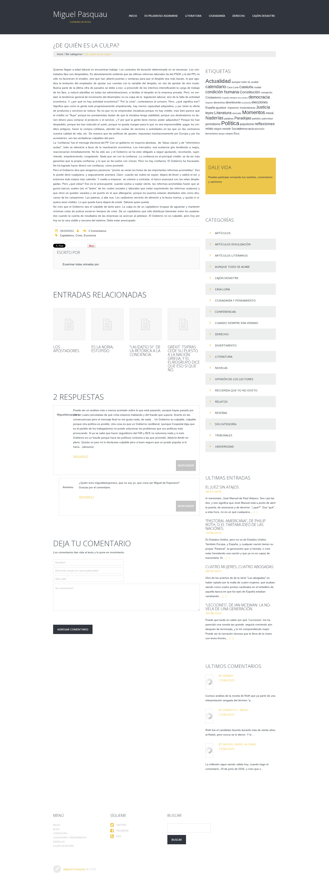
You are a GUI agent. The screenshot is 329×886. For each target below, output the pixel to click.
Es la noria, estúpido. (102, 348)
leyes (209, 113)
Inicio (133, 16)
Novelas (221, 368)
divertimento (233, 102)
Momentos (253, 112)
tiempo (222, 134)
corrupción (266, 92)
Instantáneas (247, 107)
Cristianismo (213, 97)
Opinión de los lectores (234, 379)
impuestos (233, 107)
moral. (270, 113)
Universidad (224, 446)
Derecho (238, 16)
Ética (236, 133)
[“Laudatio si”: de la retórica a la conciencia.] (146, 324)
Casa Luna (233, 87)
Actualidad (218, 81)
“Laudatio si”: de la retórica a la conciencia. (145, 350)
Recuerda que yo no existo (236, 390)
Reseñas (221, 413)
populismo (247, 124)
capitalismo (67, 235)
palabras (229, 118)
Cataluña (246, 87)
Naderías (214, 117)
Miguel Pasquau (80, 14)
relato (209, 128)
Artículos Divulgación (233, 244)
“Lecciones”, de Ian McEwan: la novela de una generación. (238, 606)
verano (229, 133)
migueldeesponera (68, 414)
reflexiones (265, 124)
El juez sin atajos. (222, 487)
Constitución (250, 92)
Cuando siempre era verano (235, 98)
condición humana (222, 92)
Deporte (209, 103)
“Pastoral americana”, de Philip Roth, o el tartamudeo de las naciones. (235, 524)
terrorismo (211, 133)
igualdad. (221, 107)
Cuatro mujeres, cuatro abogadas (239, 566)
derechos (219, 102)
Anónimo (68, 487)
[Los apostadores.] (69, 324)
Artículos (223, 233)
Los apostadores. (66, 348)
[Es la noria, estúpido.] (107, 324)
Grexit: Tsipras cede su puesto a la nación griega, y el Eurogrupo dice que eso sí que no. (184, 358)
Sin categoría (73, 54)
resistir (226, 128)
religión (218, 128)
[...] (255, 511)
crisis (79, 235)
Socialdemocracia (243, 128)
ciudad (257, 87)
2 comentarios (97, 230)
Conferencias (225, 311)
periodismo (212, 124)
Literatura (193, 16)
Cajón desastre (263, 16)
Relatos (221, 401)
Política (230, 123)
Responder (186, 465)
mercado (236, 113)
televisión (259, 129)
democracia (259, 97)
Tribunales (223, 435)
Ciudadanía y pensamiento (235, 300)
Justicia (263, 107)
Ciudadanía (217, 16)
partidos (256, 118)
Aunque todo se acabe (232, 267)
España (210, 107)
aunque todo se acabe (245, 82)
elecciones (260, 102)
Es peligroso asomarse (161, 16)
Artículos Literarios (231, 255)
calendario (215, 86)
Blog (56, 829)
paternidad (267, 118)
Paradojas (242, 118)
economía (90, 235)
